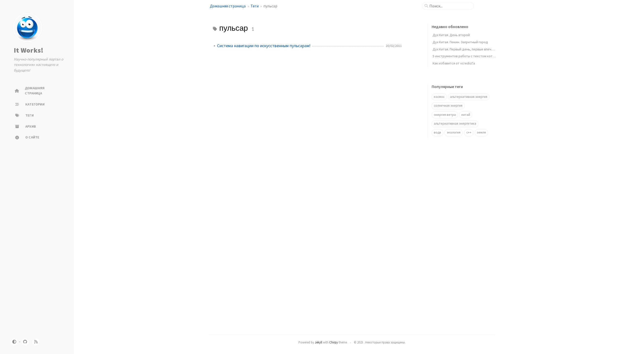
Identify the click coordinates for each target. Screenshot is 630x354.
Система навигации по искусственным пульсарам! (263, 45)
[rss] (35, 341)
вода (437, 132)
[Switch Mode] (14, 341)
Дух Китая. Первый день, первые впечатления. (468, 49)
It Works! (28, 50)
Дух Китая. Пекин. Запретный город (460, 42)
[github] (25, 341)
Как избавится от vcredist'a (454, 63)
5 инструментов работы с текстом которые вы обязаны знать (481, 56)
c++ (468, 132)
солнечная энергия (448, 105)
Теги (255, 5)
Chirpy (333, 342)
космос (439, 97)
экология (453, 132)
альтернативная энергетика (455, 123)
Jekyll (318, 342)
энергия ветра (445, 115)
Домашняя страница (228, 5)
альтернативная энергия (468, 97)
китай (465, 115)
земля (481, 132)
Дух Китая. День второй (451, 35)
